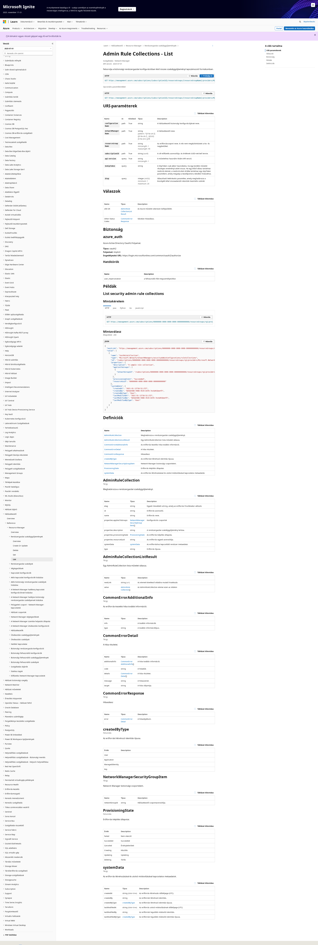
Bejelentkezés (309, 21)
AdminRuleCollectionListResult (126, 211)
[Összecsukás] (52, 44)
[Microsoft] (4, 21)
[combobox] (28, 48)
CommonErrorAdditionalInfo (116, 444)
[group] (159, 80)
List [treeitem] (14, 559)
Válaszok (269, 53)
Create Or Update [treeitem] (20, 545)
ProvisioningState (111, 468)
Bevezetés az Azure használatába (299, 28)
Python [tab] (123, 308)
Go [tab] (130, 308)
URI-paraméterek (273, 50)
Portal (279, 28)
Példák (269, 60)
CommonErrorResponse (114, 454)
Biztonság (270, 57)
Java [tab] (114, 308)
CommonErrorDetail (112, 449)
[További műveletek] (213, 46)
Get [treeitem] (14, 555)
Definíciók (270, 63)
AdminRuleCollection (113, 435)
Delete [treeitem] (15, 550)
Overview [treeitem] (11, 518)
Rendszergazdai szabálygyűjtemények (160, 45)
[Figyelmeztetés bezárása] (313, 5)
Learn (106, 45)
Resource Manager (134, 45)
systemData (109, 473)
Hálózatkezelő (117, 45)
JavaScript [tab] (139, 308)
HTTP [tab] (107, 308)
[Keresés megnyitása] (300, 22)
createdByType (110, 459)
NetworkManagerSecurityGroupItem (119, 463)
